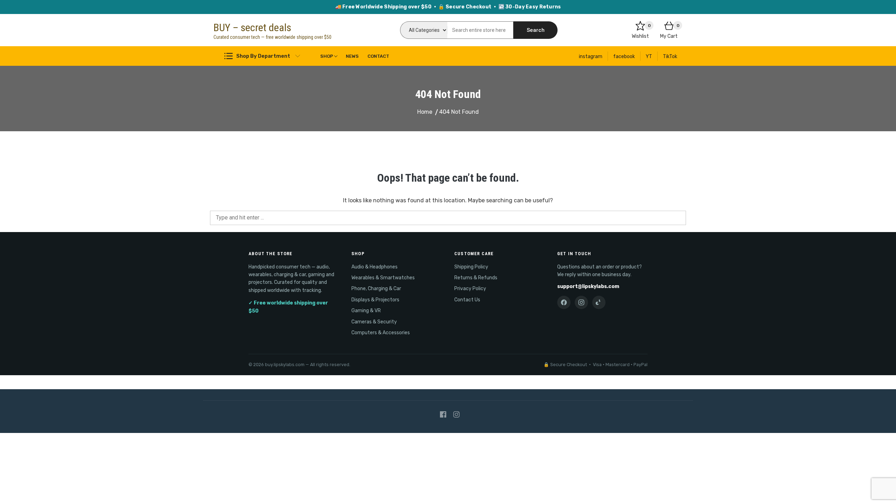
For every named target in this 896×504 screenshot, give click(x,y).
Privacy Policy (470, 289)
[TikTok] (599, 302)
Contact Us (467, 300)
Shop (326, 56)
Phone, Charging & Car (376, 289)
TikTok (670, 56)
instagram (590, 56)
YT (649, 56)
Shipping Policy (471, 267)
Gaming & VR (366, 311)
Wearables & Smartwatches (383, 278)
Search (536, 30)
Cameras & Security (374, 322)
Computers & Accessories (380, 333)
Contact (378, 56)
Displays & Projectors (375, 300)
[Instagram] (581, 302)
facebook (624, 56)
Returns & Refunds (475, 278)
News (352, 56)
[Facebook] (563, 302)
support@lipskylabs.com (588, 286)
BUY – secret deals (252, 27)
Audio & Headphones (374, 267)
